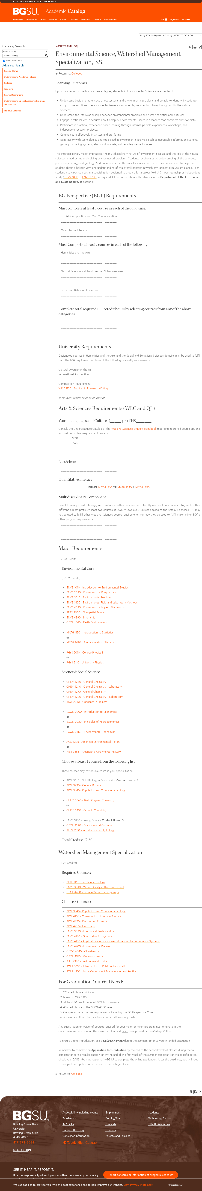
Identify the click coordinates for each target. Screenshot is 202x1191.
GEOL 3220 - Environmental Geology (89, 825)
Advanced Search (13, 65)
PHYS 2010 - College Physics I (84, 652)
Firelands (110, 1124)
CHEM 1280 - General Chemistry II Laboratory (94, 696)
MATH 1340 (125, 487)
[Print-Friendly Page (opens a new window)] (195, 47)
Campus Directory (73, 1130)
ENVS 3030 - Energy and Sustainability (90, 931)
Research (85, 19)
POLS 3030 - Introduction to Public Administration (97, 966)
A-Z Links (68, 1124)
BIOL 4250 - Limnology (80, 926)
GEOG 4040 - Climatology (82, 951)
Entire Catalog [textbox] (9, 51)
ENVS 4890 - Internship (80, 617)
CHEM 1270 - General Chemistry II (87, 691)
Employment (113, 1112)
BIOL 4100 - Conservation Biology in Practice (93, 916)
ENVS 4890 (71, 177)
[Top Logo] (26, 11)
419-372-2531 (23, 1142)
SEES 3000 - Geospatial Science (86, 612)
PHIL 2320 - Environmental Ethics (86, 961)
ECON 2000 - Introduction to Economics (91, 711)
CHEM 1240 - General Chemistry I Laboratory (94, 686)
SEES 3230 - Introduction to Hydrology (90, 830)
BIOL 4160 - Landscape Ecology (85, 882)
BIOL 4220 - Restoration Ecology (86, 921)
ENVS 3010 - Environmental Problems (89, 597)
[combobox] (170, 35)
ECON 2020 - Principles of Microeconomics (92, 721)
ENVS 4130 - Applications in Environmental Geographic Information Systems (113, 941)
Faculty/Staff (113, 1118)
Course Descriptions (13, 94)
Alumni (63, 19)
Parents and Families (117, 1136)
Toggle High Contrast (82, 1142)
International (110, 19)
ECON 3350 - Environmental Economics (90, 732)
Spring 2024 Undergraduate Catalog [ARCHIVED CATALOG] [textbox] (166, 35)
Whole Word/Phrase (14, 60)
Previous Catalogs (12, 110)
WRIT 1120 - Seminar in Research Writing (83, 388)
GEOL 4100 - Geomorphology (84, 956)
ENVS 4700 (89, 177)
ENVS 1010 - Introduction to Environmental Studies (97, 587)
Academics (17, 19)
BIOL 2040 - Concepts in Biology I (87, 702)
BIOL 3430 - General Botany (83, 785)
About (43, 19)
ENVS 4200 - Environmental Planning (88, 946)
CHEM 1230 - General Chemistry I (87, 682)
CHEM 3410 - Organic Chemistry (86, 810)
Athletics (53, 19)
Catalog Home (11, 70)
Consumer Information (75, 1136)
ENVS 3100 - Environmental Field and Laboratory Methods (102, 602)
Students (96, 19)
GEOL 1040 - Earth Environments (86, 622)
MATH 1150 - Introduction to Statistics (89, 632)
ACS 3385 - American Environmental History (93, 741)
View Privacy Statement (138, 1185)
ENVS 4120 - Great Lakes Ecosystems (89, 936)
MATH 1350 (142, 487)
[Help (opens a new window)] (200, 47)
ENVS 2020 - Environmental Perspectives (91, 592)
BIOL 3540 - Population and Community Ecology (95, 790)
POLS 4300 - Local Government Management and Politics (101, 971)
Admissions (31, 19)
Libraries (74, 19)
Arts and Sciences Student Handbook (133, 428)
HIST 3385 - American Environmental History (93, 751)
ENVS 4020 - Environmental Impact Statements (95, 607)
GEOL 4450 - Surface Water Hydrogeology (92, 892)
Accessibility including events (80, 1112)
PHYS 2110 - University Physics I (85, 662)
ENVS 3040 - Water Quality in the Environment (95, 887)
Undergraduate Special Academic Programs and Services (24, 102)
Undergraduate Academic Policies (20, 76)
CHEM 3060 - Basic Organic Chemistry (90, 800)
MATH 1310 (105, 487)
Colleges (8, 82)
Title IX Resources (159, 1124)
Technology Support (160, 1118)
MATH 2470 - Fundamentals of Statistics (91, 642)
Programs (8, 88)
